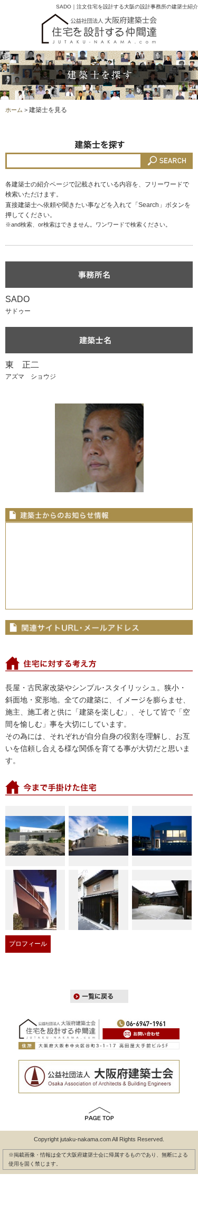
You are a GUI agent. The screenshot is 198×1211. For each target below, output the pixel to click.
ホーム (14, 110)
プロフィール (28, 943)
